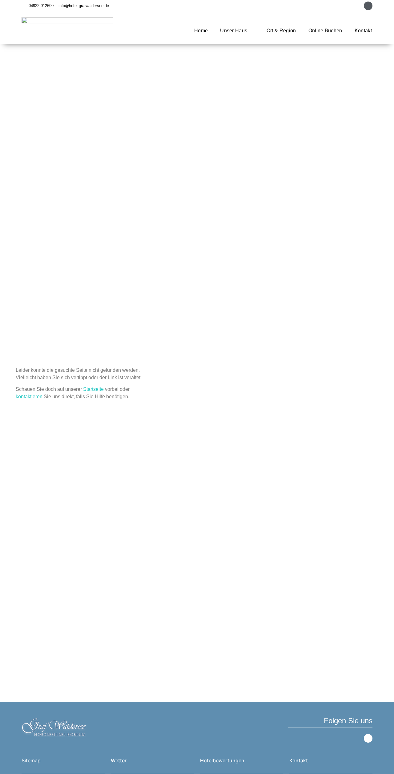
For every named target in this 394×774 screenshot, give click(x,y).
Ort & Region (281, 30)
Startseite (93, 389)
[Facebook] (368, 6)
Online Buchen (325, 30)
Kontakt (363, 30)
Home (201, 30)
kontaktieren (29, 396)
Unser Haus (233, 30)
